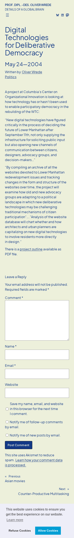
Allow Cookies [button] (48, 530)
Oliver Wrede (32, 72)
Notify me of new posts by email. (35, 435)
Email (10, 365)
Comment (14, 297)
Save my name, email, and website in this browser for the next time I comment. (36, 409)
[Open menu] (7, 15)
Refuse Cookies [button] (20, 530)
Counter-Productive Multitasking (43, 493)
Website (11, 384)
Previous (14, 476)
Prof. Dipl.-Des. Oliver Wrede (28, 5)
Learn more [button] (15, 520)
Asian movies (15, 481)
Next (62, 489)
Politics (10, 77)
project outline (31, 249)
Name (11, 346)
